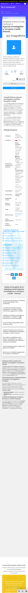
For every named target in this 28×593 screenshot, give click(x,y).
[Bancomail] (10, 8)
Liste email (8, 11)
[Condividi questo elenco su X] (16, 274)
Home (3, 11)
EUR (18, 3)
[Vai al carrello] (24, 4)
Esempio (14, 83)
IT (13, 3)
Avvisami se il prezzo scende (19, 80)
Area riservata (5, 3)
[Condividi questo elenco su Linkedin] (14, 278)
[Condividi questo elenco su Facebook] (12, 274)
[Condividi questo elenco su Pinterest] (20, 274)
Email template (18, 213)
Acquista (14, 87)
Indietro (5, 18)
